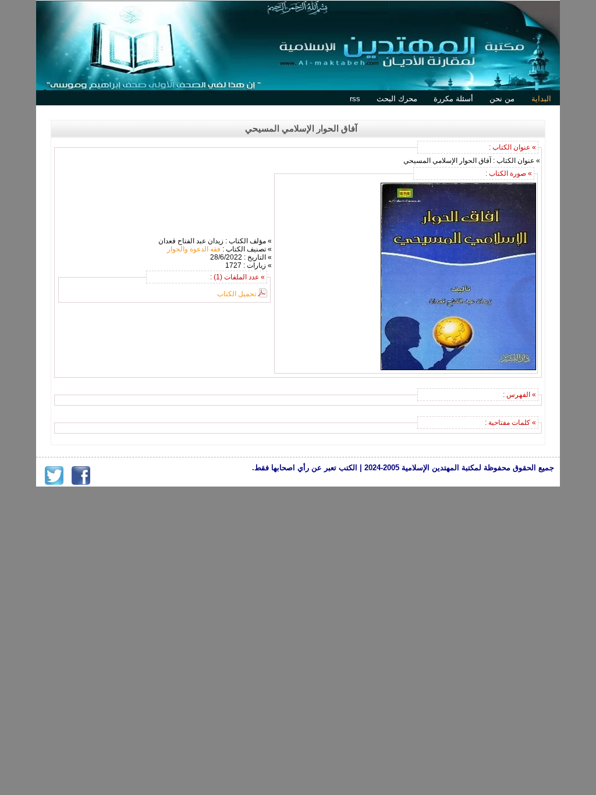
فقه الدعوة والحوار (194, 249)
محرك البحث (397, 98)
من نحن (502, 98)
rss (355, 98)
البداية (541, 98)
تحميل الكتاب (236, 294)
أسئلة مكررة (453, 98)
